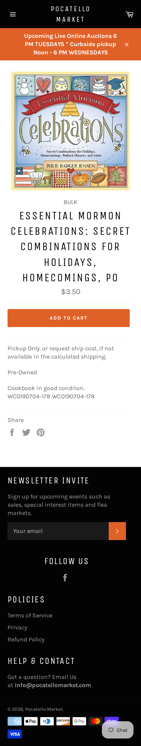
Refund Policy (26, 639)
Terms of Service (30, 615)
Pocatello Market (71, 14)
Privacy (17, 627)
